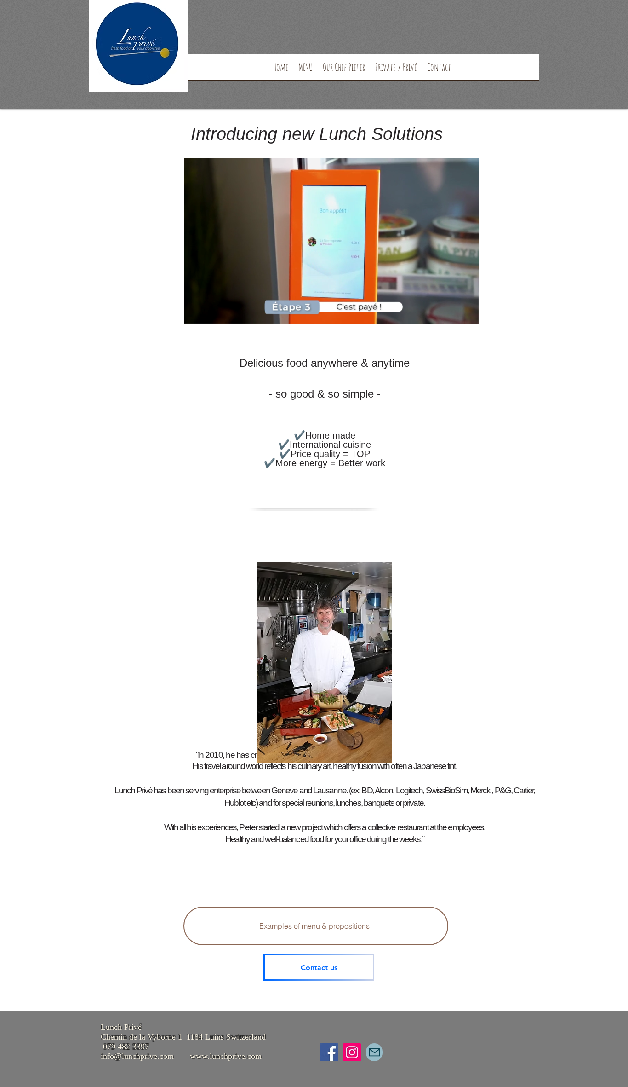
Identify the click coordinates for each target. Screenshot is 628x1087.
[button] (467, 313)
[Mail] (374, 1052)
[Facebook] (329, 1052)
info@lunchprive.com (137, 1056)
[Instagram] (352, 1052)
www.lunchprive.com (226, 1056)
